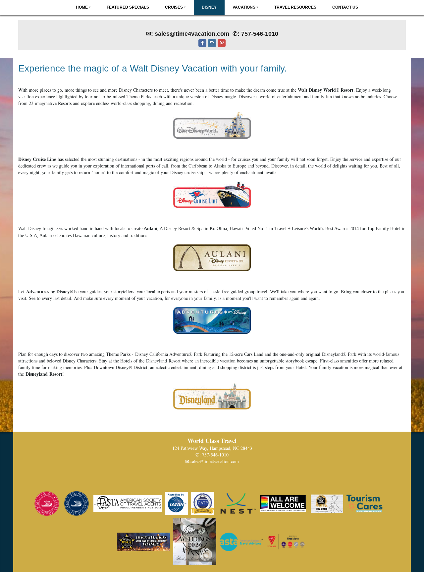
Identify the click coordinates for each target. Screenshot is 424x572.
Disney (209, 7)
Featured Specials (128, 7)
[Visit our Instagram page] (212, 48)
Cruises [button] (174, 7)
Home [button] (82, 7)
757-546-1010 (215, 455)
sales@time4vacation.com (214, 461)
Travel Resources (295, 7)
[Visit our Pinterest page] (222, 48)
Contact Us (345, 7)
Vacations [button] (244, 7)
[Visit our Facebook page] (202, 48)
